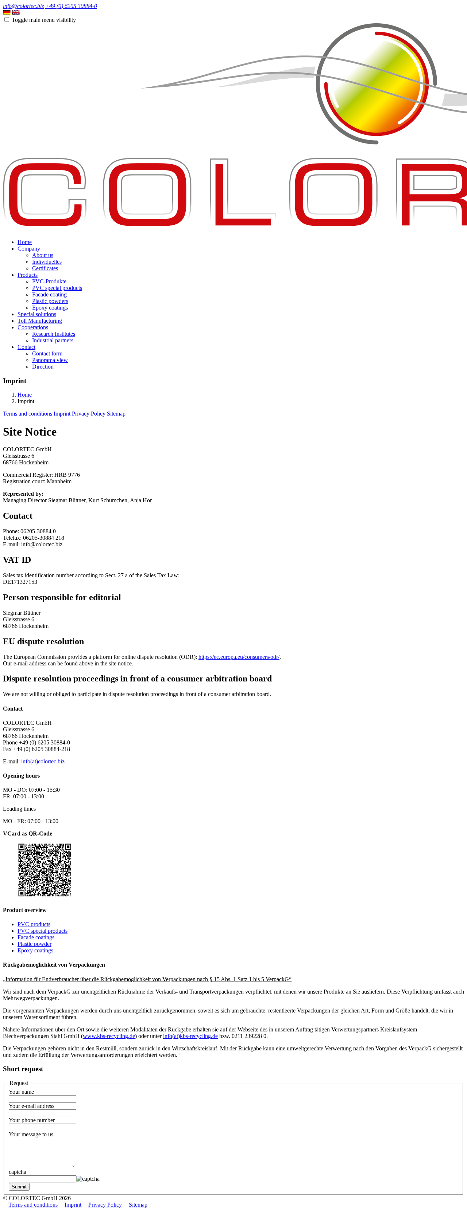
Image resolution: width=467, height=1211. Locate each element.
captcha (17, 1172)
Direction (43, 366)
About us (42, 255)
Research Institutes (53, 334)
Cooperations (33, 327)
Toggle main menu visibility (44, 20)
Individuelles (47, 262)
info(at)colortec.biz (43, 761)
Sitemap (116, 413)
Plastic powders (50, 301)
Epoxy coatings (50, 307)
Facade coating (49, 294)
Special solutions (37, 314)
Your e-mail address (31, 1106)
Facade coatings (36, 937)
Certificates (45, 268)
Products (28, 275)
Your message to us (31, 1134)
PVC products (34, 924)
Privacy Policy (88, 413)
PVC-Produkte (49, 281)
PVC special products (57, 288)
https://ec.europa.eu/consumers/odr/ (238, 657)
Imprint (62, 413)
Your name (21, 1092)
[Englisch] (16, 12)
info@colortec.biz (23, 6)
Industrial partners (52, 340)
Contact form (47, 353)
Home (25, 242)
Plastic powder (34, 944)
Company (29, 248)
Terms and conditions (27, 413)
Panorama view (50, 360)
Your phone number (32, 1120)
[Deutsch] (7, 12)
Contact (26, 347)
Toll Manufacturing (40, 321)
